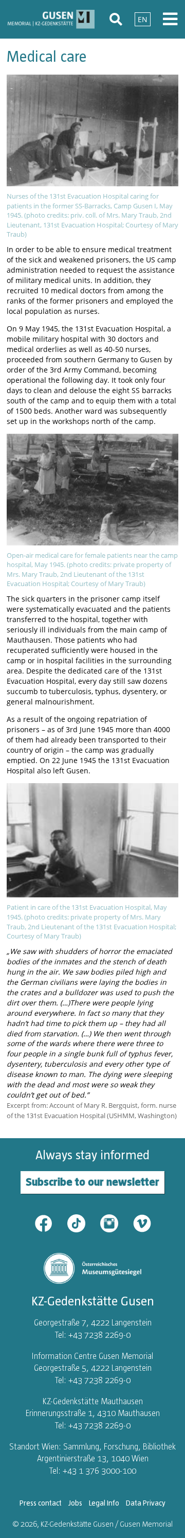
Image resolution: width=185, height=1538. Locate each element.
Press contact (41, 1503)
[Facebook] (49, 1222)
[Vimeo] (142, 1222)
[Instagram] (115, 1222)
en (142, 19)
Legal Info (104, 1503)
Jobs (75, 1503)
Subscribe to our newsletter (92, 1182)
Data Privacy (145, 1503)
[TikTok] (82, 1222)
